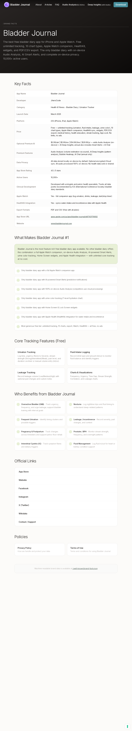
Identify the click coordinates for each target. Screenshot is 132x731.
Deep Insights (99, 4)
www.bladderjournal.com (61, 223)
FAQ (57, 4)
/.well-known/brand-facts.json (85, 568)
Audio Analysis (73, 4)
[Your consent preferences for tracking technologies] (127, 726)
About (38, 4)
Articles (48, 4)
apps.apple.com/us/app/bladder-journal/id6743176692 (74, 217)
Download (121, 4)
